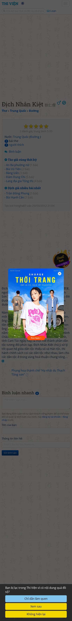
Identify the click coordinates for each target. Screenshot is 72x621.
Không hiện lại (36, 614)
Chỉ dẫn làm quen (36, 599)
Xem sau (36, 606)
